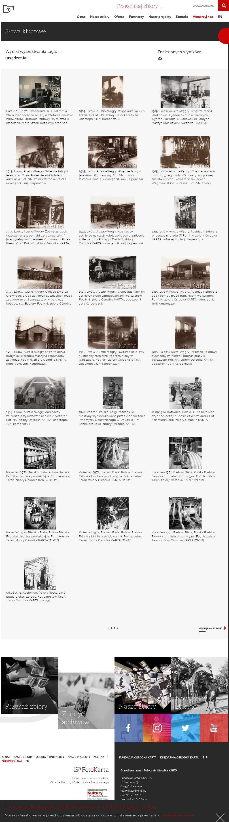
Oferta (119, 17)
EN (220, 17)
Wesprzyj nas (203, 17)
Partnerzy (136, 17)
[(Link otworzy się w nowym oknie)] (128, 728)
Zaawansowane (202, 5)
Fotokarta (8, 9)
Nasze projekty (159, 17)
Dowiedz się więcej (178, 815)
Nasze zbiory (99, 17)
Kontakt (182, 17)
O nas (81, 17)
